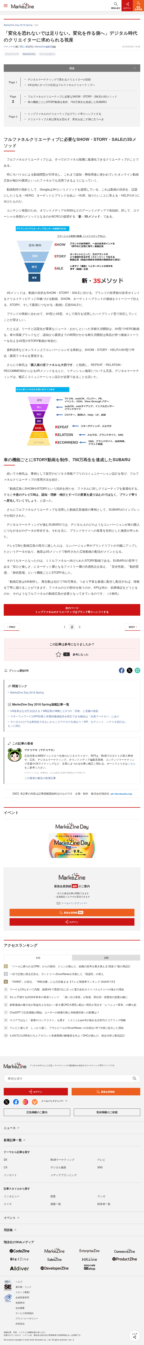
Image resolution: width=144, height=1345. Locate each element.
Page (13, 82)
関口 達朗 (25, 46)
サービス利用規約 (25, 1313)
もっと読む (14, 725)
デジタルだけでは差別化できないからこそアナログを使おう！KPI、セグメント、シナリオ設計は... (68, 722)
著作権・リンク (23, 1286)
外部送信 (20, 1323)
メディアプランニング (63, 1175)
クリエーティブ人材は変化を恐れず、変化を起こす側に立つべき (66, 119)
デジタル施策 (58, 1167)
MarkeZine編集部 (43, 46)
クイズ (8, 1204)
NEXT (132, 627)
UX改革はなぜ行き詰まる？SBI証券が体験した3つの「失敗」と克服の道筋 (54, 711)
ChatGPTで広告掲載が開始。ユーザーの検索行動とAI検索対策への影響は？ (54, 1012)
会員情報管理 (22, 1297)
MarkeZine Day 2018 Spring (27, 692)
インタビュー (12, 1196)
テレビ (101, 1159)
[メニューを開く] (5, 5)
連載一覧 (55, 1204)
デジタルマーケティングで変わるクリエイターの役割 (59, 79)
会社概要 (20, 1307)
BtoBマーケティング (62, 1159)
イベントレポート (47, 54)
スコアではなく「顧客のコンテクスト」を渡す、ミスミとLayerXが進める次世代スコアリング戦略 (68, 1020)
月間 (106, 957)
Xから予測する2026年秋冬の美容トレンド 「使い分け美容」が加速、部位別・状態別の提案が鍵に (69, 997)
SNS (100, 1167)
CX (5, 1167)
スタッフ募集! (23, 1292)
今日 (38, 957)
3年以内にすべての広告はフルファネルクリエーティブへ (61, 85)
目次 (72, 68)
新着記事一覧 (13, 1140)
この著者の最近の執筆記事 (40, 778)
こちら (132, 763)
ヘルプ (19, 1281)
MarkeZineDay (29, 54)
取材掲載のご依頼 (107, 1112)
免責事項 (20, 1302)
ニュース (10, 1128)
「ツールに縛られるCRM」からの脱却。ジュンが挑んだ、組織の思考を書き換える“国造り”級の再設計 (70, 966)
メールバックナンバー (74, 903)
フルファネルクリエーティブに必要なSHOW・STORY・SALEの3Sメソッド (72, 96)
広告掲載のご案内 (36, 1112)
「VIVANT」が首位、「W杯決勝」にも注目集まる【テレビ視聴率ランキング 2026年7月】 (63, 981)
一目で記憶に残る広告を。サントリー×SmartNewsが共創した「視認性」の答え (57, 974)
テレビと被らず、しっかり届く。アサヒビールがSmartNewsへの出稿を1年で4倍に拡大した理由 (67, 1028)
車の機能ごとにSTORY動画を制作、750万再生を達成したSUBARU (67, 102)
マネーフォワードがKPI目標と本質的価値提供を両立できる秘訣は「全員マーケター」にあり (64, 716)
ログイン (73, 922)
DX (5, 1159)
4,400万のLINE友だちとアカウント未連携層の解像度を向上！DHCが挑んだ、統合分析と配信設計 (67, 1035)
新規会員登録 (73, 912)
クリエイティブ (11, 54)
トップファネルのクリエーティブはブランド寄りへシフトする (64, 114)
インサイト (10, 1175)
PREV (12, 627)
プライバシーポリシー (27, 1318)
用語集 (8, 1230)
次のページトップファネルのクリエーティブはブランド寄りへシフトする (72, 610)
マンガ (101, 1196)
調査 (53, 1196)
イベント (10, 1217)
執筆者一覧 (103, 1204)
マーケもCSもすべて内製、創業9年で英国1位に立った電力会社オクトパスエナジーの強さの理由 (67, 989)
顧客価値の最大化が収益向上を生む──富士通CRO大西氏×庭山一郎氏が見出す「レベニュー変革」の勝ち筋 (73, 1004)
